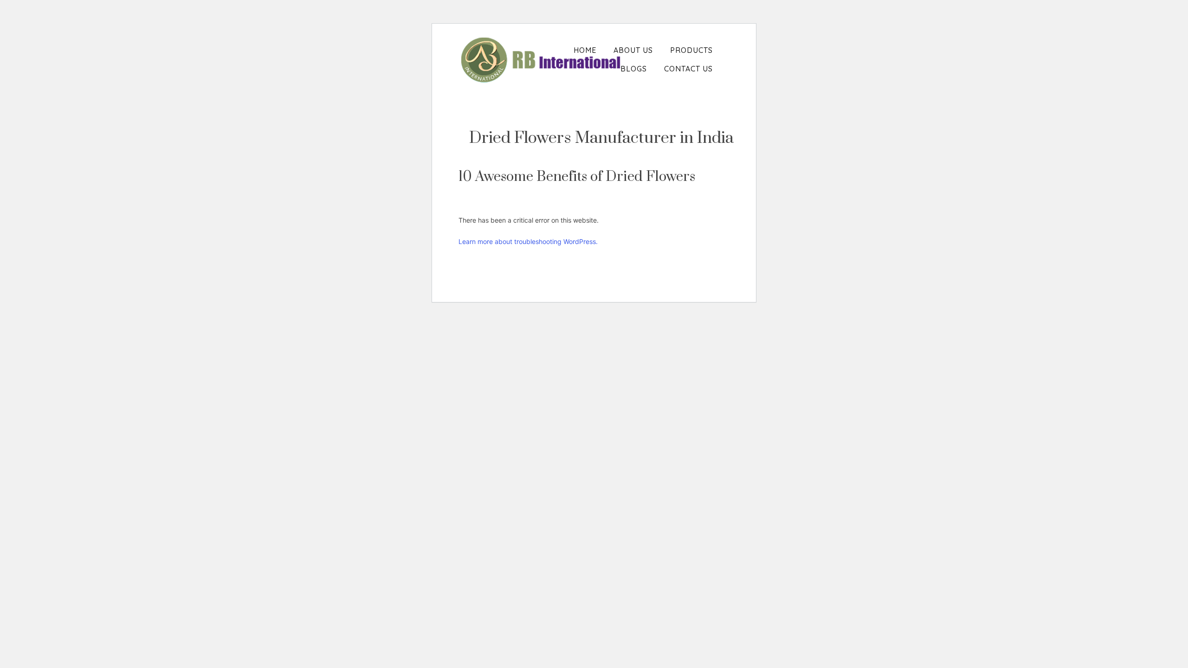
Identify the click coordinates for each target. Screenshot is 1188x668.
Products (691, 50)
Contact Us (688, 68)
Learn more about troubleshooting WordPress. (528, 241)
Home (585, 50)
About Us (633, 50)
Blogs (633, 68)
